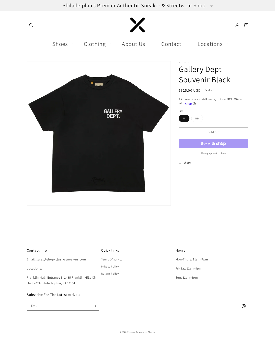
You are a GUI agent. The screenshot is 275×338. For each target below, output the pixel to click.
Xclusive (131, 332)
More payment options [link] (213, 153)
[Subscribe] (94, 306)
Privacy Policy (110, 266)
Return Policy (110, 273)
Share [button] (187, 162)
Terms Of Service (111, 259)
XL (199, 119)
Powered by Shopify (145, 332)
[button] (31, 25)
